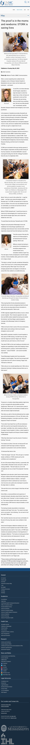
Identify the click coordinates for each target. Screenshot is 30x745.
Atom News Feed (6, 674)
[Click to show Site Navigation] (28, 2)
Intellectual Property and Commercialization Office (12, 645)
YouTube (4, 667)
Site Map (3, 591)
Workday (3, 592)
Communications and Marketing (8, 656)
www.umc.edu (4, 713)
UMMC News (4, 659)
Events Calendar (4, 658)
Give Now (3, 581)
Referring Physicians (5, 635)
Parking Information (5, 589)
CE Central (3, 578)
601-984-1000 (13, 716)
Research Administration (6, 647)
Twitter (4, 665)
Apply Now (3, 601)
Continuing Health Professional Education (10, 603)
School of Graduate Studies (7, 610)
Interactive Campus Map (6, 583)
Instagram (4, 669)
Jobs (2, 585)
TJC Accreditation (5, 690)
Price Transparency (5, 633)
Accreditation (4, 599)
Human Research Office (6, 644)
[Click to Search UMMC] (25, 2)
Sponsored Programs (5, 649)
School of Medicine (5, 614)
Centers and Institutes (6, 642)
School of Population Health (7, 617)
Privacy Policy (4, 688)
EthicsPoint (3, 683)
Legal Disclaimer (4, 685)
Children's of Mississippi (6, 626)
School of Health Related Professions (9, 612)
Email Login (3, 580)
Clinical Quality (4, 628)
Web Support (4, 692)
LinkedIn (4, 670)
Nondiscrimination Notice (6, 686)
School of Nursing (5, 616)
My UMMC (3, 587)
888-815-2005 (13, 718)
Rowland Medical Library (6, 606)
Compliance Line (4, 681)
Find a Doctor (4, 630)
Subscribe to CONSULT (6, 661)
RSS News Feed (6, 672)
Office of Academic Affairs (6, 605)
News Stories (9, 5)
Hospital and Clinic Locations (7, 631)
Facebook (4, 663)
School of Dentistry (5, 608)
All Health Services (5, 624)
